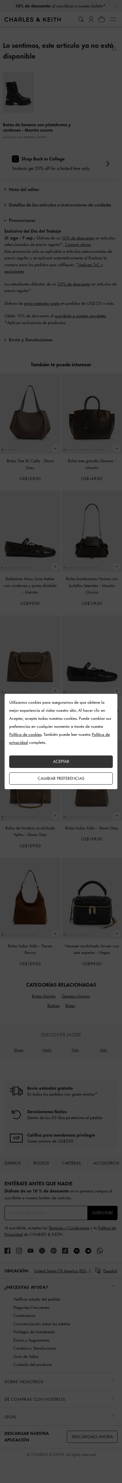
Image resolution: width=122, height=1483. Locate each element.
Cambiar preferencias (61, 778)
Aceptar (61, 761)
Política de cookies (25, 734)
